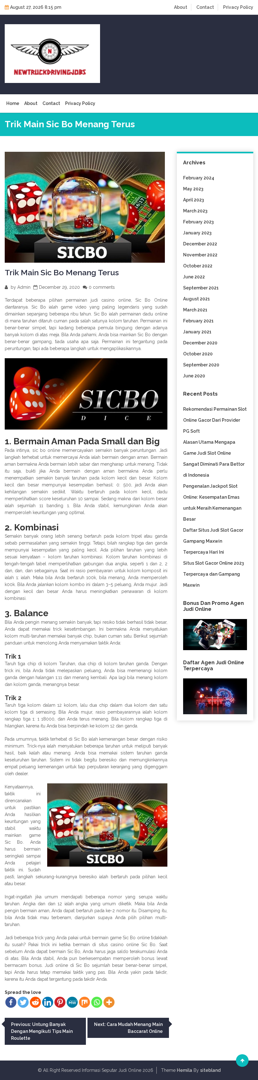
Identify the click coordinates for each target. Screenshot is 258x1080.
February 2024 (198, 177)
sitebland (210, 1070)
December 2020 (200, 342)
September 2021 (201, 287)
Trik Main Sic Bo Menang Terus (62, 272)
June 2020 (194, 375)
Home (12, 103)
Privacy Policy (238, 7)
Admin (24, 287)
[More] (109, 1002)
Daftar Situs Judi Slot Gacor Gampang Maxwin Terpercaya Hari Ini (213, 541)
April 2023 (193, 199)
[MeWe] (72, 1002)
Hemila (184, 1070)
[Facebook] (10, 1002)
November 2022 (200, 254)
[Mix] (84, 1002)
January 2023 (197, 232)
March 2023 (195, 210)
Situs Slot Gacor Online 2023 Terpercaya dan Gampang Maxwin (213, 574)
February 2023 (198, 221)
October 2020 (198, 353)
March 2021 (195, 309)
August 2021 (196, 298)
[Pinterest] (59, 1002)
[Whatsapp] (96, 1002)
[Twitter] (23, 1002)
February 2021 (198, 320)
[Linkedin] (47, 1002)
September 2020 (201, 364)
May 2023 (193, 188)
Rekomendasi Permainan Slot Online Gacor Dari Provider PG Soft (215, 420)
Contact (205, 7)
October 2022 (197, 265)
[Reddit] (35, 1002)
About (180, 7)
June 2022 (194, 276)
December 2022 (200, 243)
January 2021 (197, 331)
